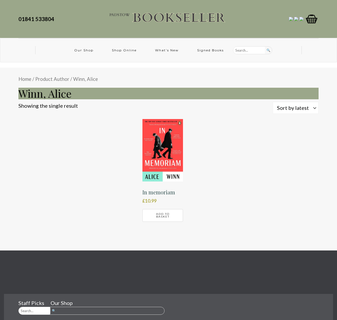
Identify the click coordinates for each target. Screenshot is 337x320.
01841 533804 (37, 19)
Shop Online (124, 50)
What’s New (167, 50)
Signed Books (210, 50)
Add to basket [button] (163, 215)
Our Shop (83, 50)
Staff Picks (31, 303)
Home (24, 79)
